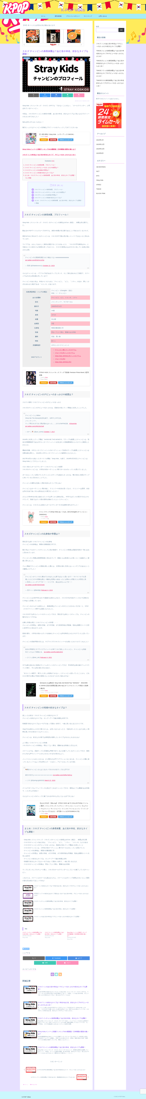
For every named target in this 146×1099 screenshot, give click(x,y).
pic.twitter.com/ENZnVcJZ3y (34, 260)
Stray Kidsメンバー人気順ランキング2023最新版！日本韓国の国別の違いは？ (49, 149)
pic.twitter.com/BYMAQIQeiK (35, 585)
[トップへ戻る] (143, 1096)
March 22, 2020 (50, 780)
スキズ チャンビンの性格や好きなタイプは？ (38, 173)
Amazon (43, 139)
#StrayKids (73, 423)
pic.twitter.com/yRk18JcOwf (34, 426)
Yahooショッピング (66, 139)
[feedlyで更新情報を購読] (56, 974)
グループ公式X (60, 359)
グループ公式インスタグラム (65, 353)
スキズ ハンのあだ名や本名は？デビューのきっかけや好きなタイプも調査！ (109, 45)
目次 (54, 185)
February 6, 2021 (46, 657)
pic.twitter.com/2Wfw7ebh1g (62, 775)
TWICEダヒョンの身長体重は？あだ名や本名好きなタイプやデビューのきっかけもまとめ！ (110, 63)
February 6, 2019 (47, 590)
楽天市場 (53, 139)
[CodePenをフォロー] (52, 974)
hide (53, 161)
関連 (28, 178)
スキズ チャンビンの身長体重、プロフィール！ (39, 165)
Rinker (46, 136)
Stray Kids (26, 948)
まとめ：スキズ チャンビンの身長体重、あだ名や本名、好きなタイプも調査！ (49, 175)
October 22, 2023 (49, 265)
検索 (97, 26)
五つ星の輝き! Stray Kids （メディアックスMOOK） (57, 134)
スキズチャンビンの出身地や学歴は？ (36, 170)
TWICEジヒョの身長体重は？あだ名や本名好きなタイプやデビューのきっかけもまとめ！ (110, 53)
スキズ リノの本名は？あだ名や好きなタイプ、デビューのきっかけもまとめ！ (49, 155)
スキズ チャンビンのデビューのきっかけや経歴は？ (40, 167)
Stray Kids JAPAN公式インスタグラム (68, 356)
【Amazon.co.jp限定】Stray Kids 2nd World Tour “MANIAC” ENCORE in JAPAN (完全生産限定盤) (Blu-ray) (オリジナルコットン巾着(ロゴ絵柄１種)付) (63, 685)
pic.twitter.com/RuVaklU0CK (53, 652)
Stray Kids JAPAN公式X (63, 362)
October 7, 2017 (49, 432)
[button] (79, 95)
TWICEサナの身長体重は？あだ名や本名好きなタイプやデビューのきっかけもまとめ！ (110, 83)
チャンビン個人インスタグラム (65, 350)
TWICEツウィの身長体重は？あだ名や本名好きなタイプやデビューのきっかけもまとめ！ (110, 73)
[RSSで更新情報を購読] (60, 974)
